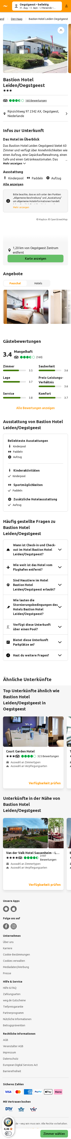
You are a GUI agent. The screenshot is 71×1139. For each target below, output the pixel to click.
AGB (5, 1039)
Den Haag (16, 18)
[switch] (8, 1133)
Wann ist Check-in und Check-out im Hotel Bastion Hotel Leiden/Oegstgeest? (34, 549)
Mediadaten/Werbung (16, 967)
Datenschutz (10, 1058)
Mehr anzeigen (21, 207)
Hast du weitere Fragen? (31, 655)
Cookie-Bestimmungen (16, 954)
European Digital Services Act (20, 1064)
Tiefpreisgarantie (13, 1006)
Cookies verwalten (14, 960)
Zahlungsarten (11, 994)
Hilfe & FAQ (9, 987)
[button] (35, 48)
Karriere (7, 948)
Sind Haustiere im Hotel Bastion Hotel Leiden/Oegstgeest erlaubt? (34, 585)
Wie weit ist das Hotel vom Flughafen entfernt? (32, 567)
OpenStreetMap (59, 219)
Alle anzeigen (13, 184)
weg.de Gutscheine (14, 1000)
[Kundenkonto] (66, 6)
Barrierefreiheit (12, 1071)
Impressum (9, 1052)
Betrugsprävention (14, 1025)
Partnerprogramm (13, 1012)
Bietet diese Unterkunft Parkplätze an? (30, 642)
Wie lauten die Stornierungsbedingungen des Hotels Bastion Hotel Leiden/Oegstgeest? (35, 607)
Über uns (8, 942)
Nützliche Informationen (17, 1019)
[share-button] (61, 30)
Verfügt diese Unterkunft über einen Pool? (32, 627)
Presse (7, 973)
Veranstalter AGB (13, 1046)
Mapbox (43, 219)
